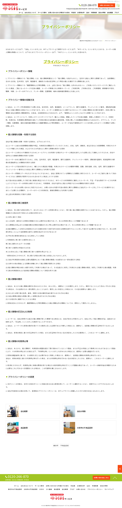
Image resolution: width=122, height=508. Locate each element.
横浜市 (55, 445)
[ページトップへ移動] (115, 478)
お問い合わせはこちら (106, 5)
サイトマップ (109, 489)
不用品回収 (64, 445)
